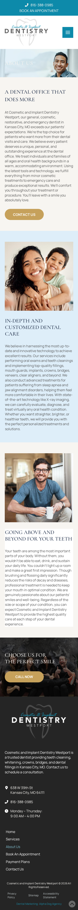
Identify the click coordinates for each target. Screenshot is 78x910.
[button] (67, 32)
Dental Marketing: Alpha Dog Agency (39, 904)
